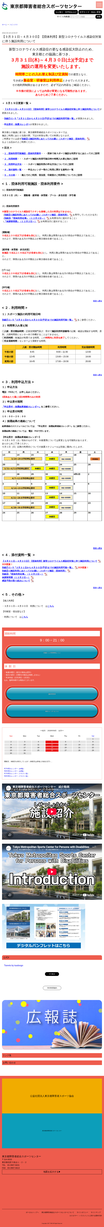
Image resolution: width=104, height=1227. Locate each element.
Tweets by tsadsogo (13, 965)
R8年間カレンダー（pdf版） (14, 771)
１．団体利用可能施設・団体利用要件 (22, 153)
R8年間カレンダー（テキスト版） (16, 776)
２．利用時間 (10, 159)
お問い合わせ (9, 1063)
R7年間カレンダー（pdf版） (14, 769)
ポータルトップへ (32, 1212)
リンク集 (7, 1055)
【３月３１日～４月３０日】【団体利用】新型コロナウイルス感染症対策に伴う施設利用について (52, 109)
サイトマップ (96, 1212)
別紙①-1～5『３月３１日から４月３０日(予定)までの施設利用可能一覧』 (38, 567)
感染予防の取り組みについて (16, 580)
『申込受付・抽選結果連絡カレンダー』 (21, 406)
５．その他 (9, 175)
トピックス (13, 25)
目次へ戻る (97, 301)
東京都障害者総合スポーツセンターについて (58, 1212)
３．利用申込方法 (13, 164)
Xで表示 (52, 974)
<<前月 (43, 730)
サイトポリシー (82, 1212)
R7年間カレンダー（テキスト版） (16, 773)
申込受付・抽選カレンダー (17, 124)
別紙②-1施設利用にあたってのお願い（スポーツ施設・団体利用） (34, 571)
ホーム (4, 25)
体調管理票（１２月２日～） (16, 577)
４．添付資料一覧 (13, 169)
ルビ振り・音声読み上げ (66, 12)
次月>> (61, 730)
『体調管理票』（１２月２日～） (20, 221)
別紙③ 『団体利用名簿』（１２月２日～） (23, 574)
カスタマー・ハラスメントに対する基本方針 (85, 1216)
